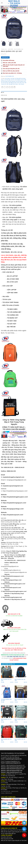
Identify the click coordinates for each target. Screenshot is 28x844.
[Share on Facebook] (5, 87)
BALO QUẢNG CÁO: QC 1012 (20, 700)
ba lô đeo (12, 78)
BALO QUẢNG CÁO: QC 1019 (6, 720)
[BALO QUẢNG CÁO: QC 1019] (7, 712)
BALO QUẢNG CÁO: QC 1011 (6, 740)
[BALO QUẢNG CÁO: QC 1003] (21, 731)
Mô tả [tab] (2, 92)
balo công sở (15, 84)
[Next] (25, 26)
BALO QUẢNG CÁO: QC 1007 (20, 680)
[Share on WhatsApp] (2, 87)
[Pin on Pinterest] (12, 87)
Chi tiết (2, 682)
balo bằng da (11, 82)
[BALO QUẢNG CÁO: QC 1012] (21, 692)
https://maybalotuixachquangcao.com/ (15, 491)
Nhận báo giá (5, 57)
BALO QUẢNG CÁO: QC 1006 (20, 720)
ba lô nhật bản (18, 79)
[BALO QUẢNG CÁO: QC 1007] (21, 672)
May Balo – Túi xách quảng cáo (14, 4)
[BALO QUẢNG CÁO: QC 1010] (7, 672)
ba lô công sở (7, 78)
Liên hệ (11, 682)
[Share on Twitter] (7, 87)
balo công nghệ (10, 84)
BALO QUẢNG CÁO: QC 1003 (20, 740)
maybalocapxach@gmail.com (13, 486)
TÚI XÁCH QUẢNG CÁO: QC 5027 (6, 700)
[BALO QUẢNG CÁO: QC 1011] (7, 731)
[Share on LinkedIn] (14, 87)
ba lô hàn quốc (7, 79)
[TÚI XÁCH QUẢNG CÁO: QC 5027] (7, 692)
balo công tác (21, 84)
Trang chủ (4, 49)
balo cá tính (16, 82)
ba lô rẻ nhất (23, 79)
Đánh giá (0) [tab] (4, 95)
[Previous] (3, 26)
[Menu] (2, 2)
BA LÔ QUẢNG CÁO (18, 49)
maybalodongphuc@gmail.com (13, 477)
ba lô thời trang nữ (19, 81)
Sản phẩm (10, 49)
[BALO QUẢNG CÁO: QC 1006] (21, 712)
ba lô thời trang (4, 81)
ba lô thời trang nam (11, 81)
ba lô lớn (12, 79)
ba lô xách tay (5, 82)
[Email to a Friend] (9, 87)
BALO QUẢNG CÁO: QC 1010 (6, 680)
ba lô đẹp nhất (18, 78)
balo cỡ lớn (22, 82)
